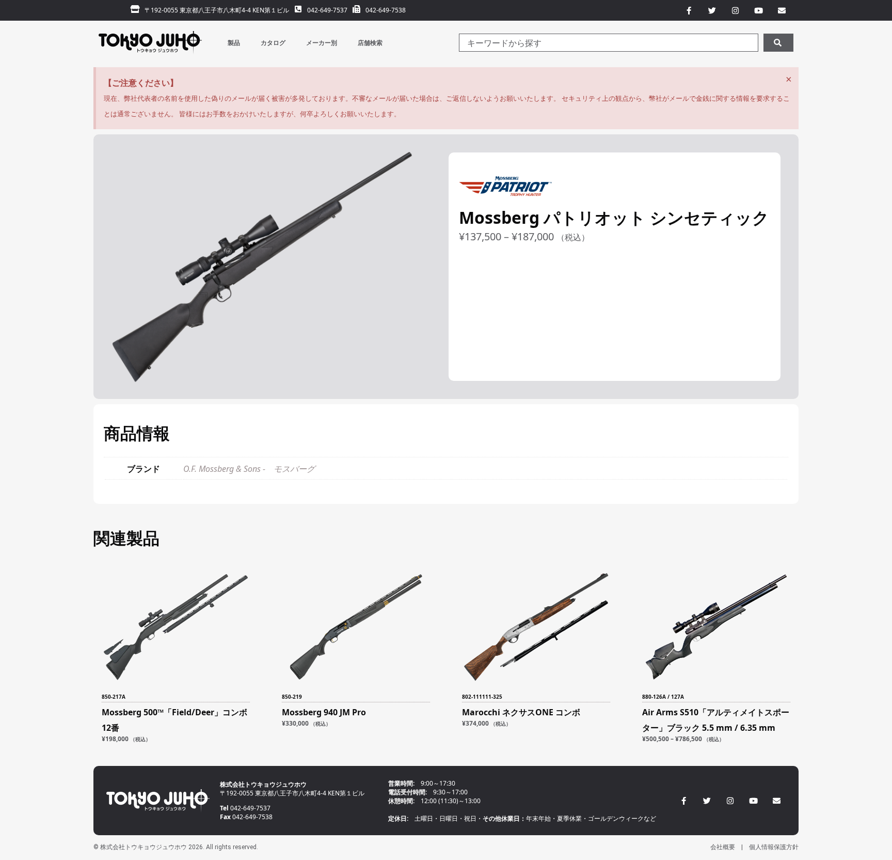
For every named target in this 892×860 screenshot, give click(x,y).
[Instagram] (730, 800)
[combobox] (608, 43)
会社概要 (722, 847)
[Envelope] (776, 800)
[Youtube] (753, 800)
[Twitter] (707, 800)
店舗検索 (370, 42)
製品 (234, 42)
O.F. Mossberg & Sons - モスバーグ (249, 468)
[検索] (778, 43)
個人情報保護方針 (774, 847)
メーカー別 (321, 42)
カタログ (273, 42)
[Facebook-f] (683, 800)
